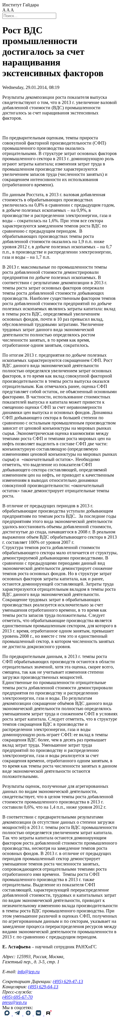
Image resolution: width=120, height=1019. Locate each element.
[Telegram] (18, 1013)
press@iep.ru (14, 1002)
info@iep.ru (28, 971)
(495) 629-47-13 (68, 981)
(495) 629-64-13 (43, 986)
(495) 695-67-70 (17, 997)
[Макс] (7, 1013)
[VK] (39, 1013)
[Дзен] (28, 1013)
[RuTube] (49, 1013)
